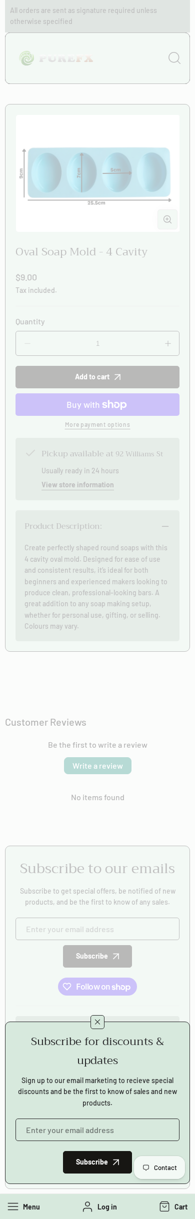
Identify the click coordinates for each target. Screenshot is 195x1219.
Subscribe (92, 1162)
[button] (172, 1207)
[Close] (97, 1022)
